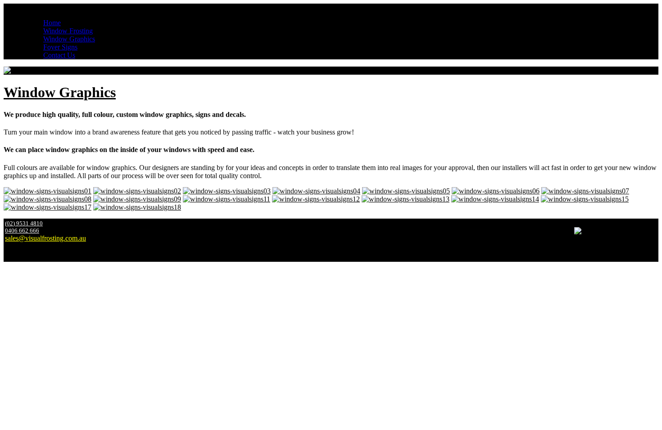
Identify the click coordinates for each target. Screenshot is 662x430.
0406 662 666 (22, 230)
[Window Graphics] (47, 191)
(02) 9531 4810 (24, 223)
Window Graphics (60, 92)
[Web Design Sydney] (657, 258)
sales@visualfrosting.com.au (45, 238)
